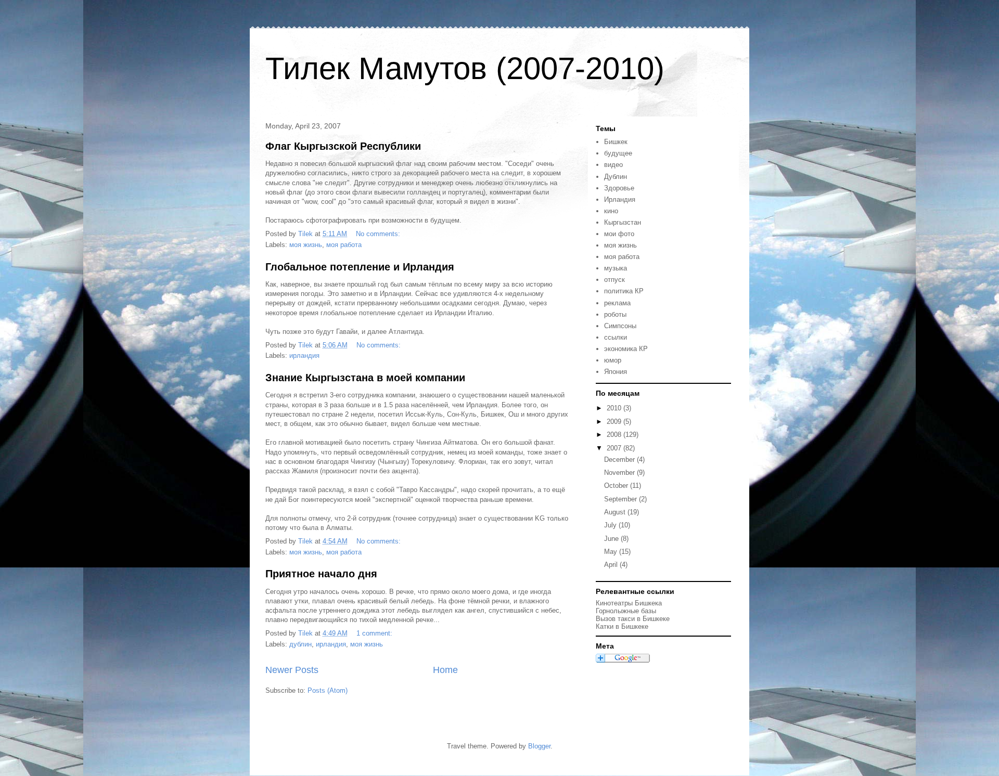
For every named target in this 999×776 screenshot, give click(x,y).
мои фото (619, 234)
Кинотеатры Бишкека (629, 603)
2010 (615, 408)
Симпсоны (620, 326)
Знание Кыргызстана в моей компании (365, 377)
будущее (618, 153)
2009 (615, 421)
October (617, 485)
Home (445, 670)
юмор (612, 360)
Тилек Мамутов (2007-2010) (464, 68)
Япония (615, 372)
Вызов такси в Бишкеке (633, 619)
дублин (300, 644)
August (615, 512)
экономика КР (626, 349)
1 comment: (375, 633)
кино (611, 211)
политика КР (624, 291)
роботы (615, 314)
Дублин (615, 176)
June (612, 538)
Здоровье (619, 188)
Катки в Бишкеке (622, 626)
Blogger (539, 746)
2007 (615, 448)
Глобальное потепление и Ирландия (359, 267)
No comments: (379, 234)
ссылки (615, 337)
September (621, 499)
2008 (615, 434)
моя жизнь (305, 245)
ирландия (304, 355)
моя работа (344, 245)
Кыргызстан (622, 222)
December (620, 459)
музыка (615, 268)
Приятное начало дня (321, 573)
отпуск (614, 279)
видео (613, 165)
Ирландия (619, 199)
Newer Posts (291, 670)
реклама (617, 303)
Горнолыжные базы (626, 611)
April (612, 564)
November (620, 472)
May (611, 551)
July (611, 525)
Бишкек (615, 142)
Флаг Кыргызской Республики (343, 146)
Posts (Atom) (328, 690)
